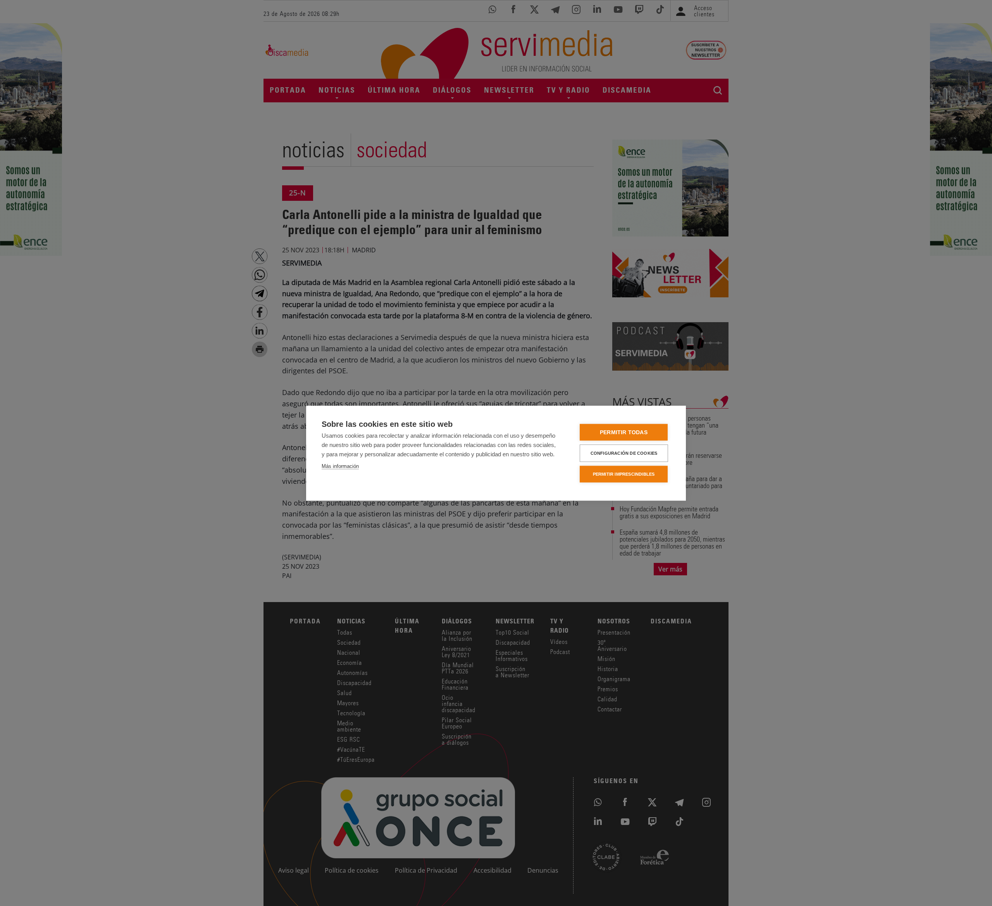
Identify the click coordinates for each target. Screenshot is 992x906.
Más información (340, 466)
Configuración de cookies (624, 452)
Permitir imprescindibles (624, 473)
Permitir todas (624, 432)
